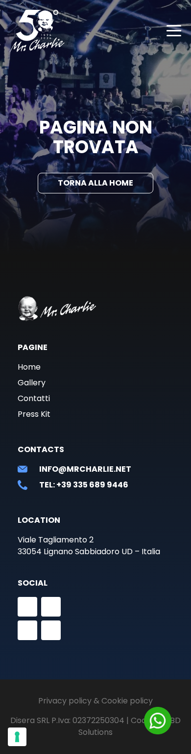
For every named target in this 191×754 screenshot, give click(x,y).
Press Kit (34, 414)
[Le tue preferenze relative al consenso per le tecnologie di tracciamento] (17, 736)
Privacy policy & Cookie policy (95, 700)
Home (29, 367)
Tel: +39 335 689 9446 (83, 484)
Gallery (32, 382)
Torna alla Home (95, 182)
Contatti (34, 398)
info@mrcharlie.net (85, 469)
